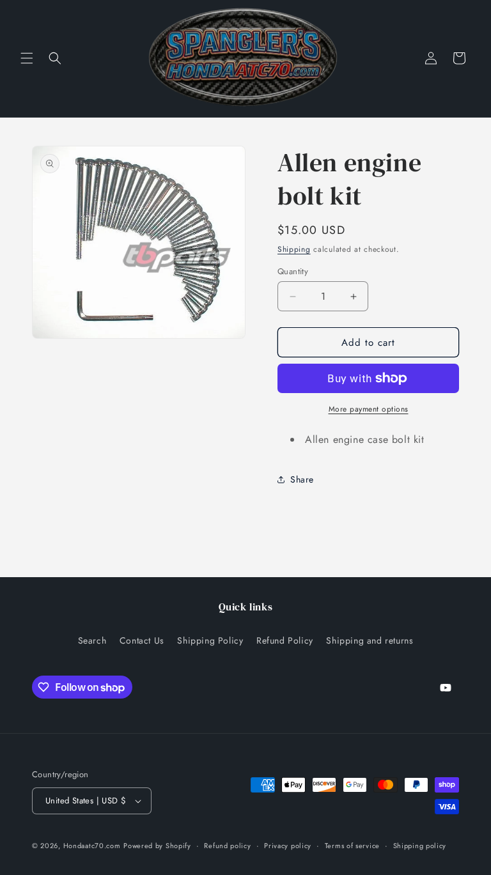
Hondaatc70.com (92, 845)
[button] (27, 58)
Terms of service (352, 845)
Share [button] (302, 479)
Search (92, 640)
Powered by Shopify (157, 845)
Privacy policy (287, 845)
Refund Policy (284, 640)
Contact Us (142, 640)
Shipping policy (420, 845)
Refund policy (227, 845)
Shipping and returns (369, 640)
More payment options (369, 409)
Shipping (294, 249)
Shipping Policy (210, 640)
